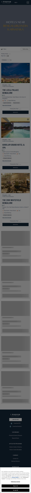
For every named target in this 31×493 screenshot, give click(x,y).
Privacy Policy (15, 477)
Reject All (15, 486)
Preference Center (15, 481)
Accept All (15, 490)
